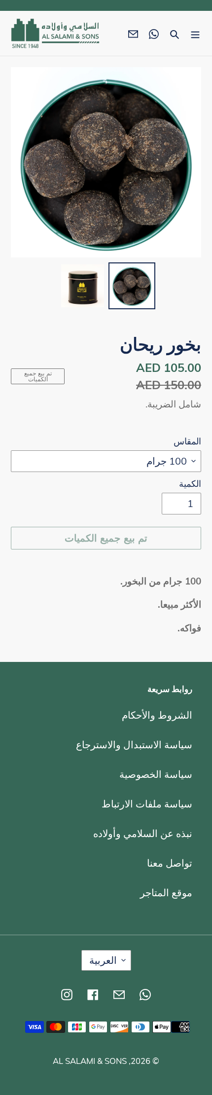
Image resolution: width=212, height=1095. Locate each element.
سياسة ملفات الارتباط (147, 804)
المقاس (187, 441)
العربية (103, 960)
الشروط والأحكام (157, 715)
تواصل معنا (169, 863)
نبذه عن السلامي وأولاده (142, 833)
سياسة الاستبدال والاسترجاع (134, 744)
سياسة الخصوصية (155, 774)
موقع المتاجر (166, 892)
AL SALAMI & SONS (90, 1061)
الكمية (190, 483)
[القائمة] (195, 33)
